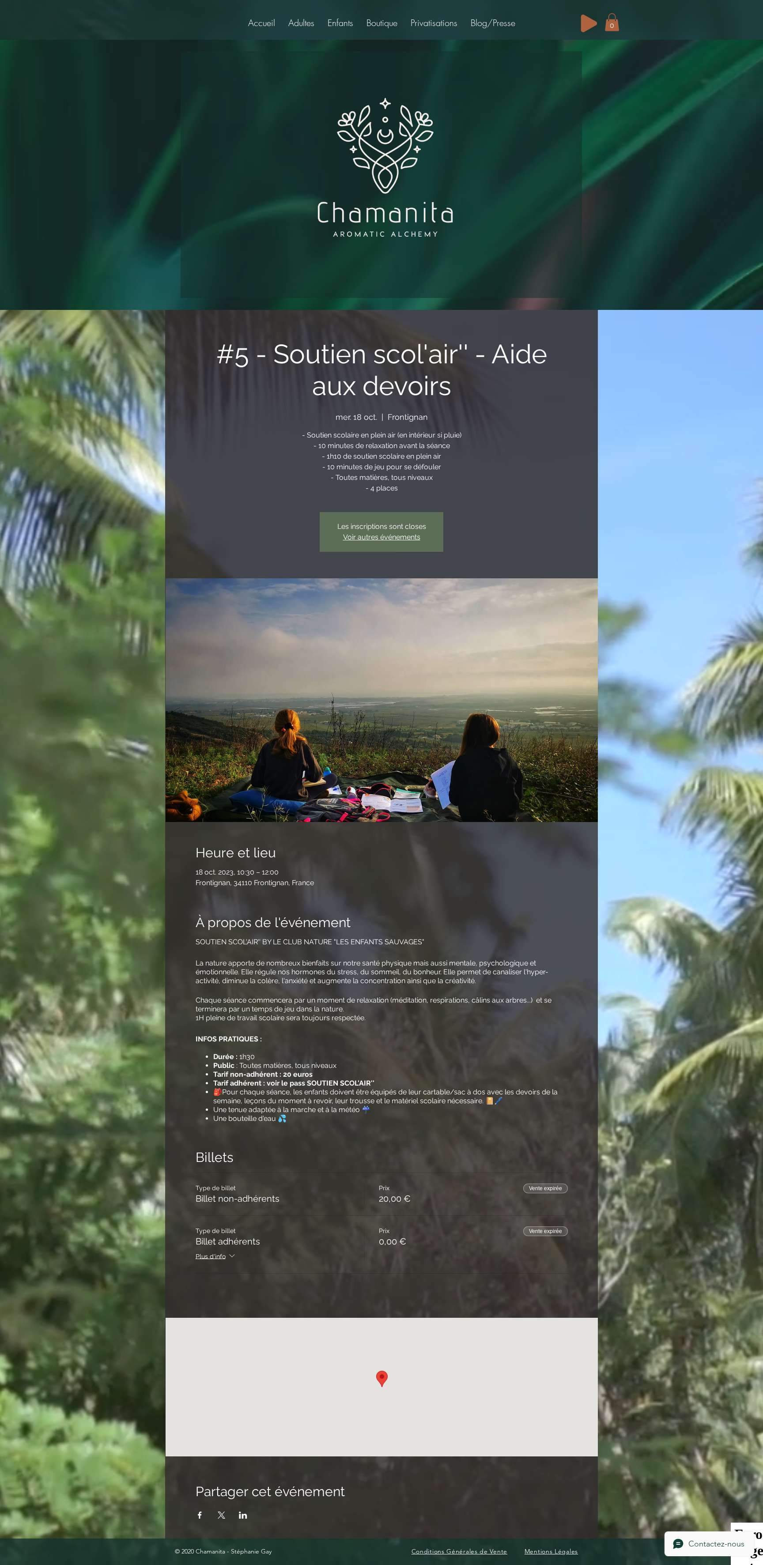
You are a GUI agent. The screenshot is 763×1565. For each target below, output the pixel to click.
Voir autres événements (381, 537)
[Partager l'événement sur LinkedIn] (243, 1515)
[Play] (589, 23)
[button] (301, 22)
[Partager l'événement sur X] (221, 1515)
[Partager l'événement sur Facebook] (200, 1515)
